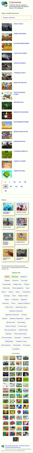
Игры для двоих (7, 337)
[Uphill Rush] (26, 396)
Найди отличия (23, 295)
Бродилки (24, 299)
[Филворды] (19, 423)
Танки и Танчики (11, 326)
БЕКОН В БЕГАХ (20, 242)
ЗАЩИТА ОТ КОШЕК (20, 161)
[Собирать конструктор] (26, 412)
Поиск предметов (17, 288)
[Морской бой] (19, 428)
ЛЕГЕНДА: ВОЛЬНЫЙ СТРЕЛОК (5, 243)
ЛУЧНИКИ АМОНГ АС (20, 228)
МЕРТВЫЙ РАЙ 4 (19, 102)
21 (16, 186)
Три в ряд (24, 280)
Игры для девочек (10, 330)
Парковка (9, 333)
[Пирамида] (26, 390)
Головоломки (7, 284)
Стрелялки (15, 299)
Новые (7, 276)
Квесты (4, 292)
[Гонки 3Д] (6, 368)
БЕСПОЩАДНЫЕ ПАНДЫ (21, 122)
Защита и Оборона (24, 303)
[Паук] (6, 390)
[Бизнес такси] (12, 406)
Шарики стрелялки (9, 17)
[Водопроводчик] (12, 423)
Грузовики (17, 337)
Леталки (24, 314)
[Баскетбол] (19, 379)
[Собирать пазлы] (19, 412)
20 (11, 186)
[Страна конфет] (6, 417)
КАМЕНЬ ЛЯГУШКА (19, 171)
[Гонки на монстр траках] (6, 363)
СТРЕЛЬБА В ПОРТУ (20, 73)
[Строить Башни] (6, 423)
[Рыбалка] (12, 379)
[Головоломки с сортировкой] (16, 439)
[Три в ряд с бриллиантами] (12, 433)
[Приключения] (26, 433)
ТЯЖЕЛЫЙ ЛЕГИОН (19, 141)
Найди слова (17, 284)
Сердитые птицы (21, 341)
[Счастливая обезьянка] (6, 412)
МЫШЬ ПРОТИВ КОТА (20, 82)
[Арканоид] (6, 374)
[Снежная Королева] (26, 417)
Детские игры (11, 322)
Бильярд (7, 295)
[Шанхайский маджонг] (6, 357)
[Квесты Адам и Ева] (12, 412)
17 (20, 182)
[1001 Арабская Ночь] (12, 417)
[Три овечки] (26, 385)
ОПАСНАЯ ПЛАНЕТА (20, 63)
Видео (7, 299)
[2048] (19, 396)
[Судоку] (6, 385)
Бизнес (11, 292)
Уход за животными (20, 333)
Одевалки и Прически (12, 314)
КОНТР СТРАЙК (7, 227)
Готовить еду (22, 326)
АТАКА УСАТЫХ (18, 24)
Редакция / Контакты (24, 445)
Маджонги (23, 276)
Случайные (15, 349)
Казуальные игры (21, 307)
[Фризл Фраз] (19, 401)
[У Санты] (19, 417)
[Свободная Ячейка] (19, 390)
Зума (27, 288)
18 (25, 182)
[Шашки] (26, 406)
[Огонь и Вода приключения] (26, 428)
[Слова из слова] (6, 433)
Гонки (14, 295)
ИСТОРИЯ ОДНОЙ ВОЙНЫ (21, 43)
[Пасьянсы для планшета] (12, 396)
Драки (28, 318)
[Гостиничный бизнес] (19, 368)
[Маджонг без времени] (19, 363)
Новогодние (17, 345)
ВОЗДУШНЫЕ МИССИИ (20, 259)
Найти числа (9, 307)
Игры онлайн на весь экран (11, 445)
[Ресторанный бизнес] (26, 368)
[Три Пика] (6, 396)
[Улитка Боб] (6, 401)
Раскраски (26, 337)
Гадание (4, 318)
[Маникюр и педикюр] (26, 423)
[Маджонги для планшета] (19, 357)
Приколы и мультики (15, 311)
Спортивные (26, 292)
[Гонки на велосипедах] (12, 363)
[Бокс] (26, 374)
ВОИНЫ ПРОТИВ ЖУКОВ (21, 112)
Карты (18, 292)
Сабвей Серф (22, 330)
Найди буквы (9, 341)
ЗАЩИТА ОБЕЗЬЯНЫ (20, 33)
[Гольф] (6, 379)
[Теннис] (26, 379)
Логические (6, 288)
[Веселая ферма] (12, 368)
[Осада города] (26, 401)
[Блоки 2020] (6, 428)
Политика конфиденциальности (12, 447)
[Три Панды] (19, 385)
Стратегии (5, 303)
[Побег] (19, 433)
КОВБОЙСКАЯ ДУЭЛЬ (6, 259)
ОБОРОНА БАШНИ (21, 212)
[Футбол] (12, 374)
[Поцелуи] (12, 428)
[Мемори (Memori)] (19, 406)
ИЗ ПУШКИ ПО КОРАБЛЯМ (6, 213)
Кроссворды (21, 322)
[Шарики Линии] (26, 363)
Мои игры (15, 276)
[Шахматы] (12, 401)
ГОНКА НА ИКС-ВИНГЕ (20, 53)
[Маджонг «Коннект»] (12, 357)
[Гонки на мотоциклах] (26, 357)
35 (6, 191)
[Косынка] (12, 390)
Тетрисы (26, 284)
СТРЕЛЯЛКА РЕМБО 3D (21, 151)
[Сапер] (12, 385)
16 (14, 182)
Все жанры (26, 345)
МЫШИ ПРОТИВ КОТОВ (21, 131)
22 (22, 186)
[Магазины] (6, 406)
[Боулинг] (19, 374)
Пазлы (13, 303)
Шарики (7, 280)
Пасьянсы (15, 280)
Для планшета (6, 345)
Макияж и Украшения (16, 318)
